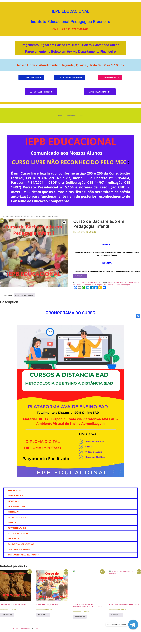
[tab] (7, 295)
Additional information (24, 295)
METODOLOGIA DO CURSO (18, 517)
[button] (70, 490)
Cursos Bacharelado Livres (15, 216)
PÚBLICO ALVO (14, 512)
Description (7, 295)
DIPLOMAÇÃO (14, 539)
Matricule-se (80, 276)
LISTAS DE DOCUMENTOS (18, 533)
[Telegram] (133, 624)
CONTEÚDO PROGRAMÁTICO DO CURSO (23, 555)
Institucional (71, 116)
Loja (81, 116)
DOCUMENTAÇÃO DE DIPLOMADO (21, 544)
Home (60, 116)
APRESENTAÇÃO (14, 490)
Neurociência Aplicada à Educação (116, 285)
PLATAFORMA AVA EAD (17, 528)
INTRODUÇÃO (13, 501)
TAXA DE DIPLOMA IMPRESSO (19, 550)
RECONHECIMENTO (15, 496)
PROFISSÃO (12, 523)
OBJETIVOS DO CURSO (16, 507)
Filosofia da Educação (93, 285)
